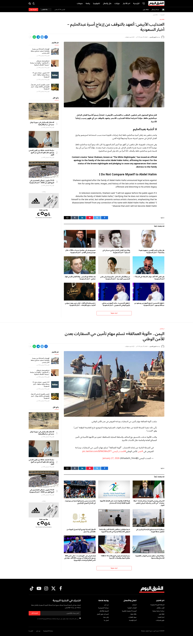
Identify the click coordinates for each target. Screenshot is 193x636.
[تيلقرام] (38, 37)
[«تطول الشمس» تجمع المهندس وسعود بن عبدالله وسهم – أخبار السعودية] (148, 292)
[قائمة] (143, 3)
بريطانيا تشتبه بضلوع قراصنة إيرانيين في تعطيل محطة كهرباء (150, 530)
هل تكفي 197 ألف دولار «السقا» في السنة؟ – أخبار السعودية (149, 278)
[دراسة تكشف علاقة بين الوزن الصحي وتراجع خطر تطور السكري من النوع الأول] (44, 139)
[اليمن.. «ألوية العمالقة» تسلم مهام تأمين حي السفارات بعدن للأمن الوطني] (114, 384)
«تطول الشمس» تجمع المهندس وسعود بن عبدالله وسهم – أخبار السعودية (149, 304)
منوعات (80, 3)
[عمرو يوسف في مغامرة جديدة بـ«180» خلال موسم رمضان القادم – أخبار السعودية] (80, 239)
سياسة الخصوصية (47, 618)
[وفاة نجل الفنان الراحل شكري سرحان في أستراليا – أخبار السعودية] (114, 239)
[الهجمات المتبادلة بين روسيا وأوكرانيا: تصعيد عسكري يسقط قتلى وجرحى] (55, 51)
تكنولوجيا (96, 3)
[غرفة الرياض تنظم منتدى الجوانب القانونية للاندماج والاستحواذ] (148, 544)
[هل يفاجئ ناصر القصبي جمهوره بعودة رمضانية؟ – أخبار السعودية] (148, 239)
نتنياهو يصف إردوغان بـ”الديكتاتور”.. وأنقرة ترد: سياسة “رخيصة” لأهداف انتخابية (39, 63)
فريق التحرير (153, 37)
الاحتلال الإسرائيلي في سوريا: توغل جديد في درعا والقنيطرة (42, 123)
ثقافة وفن (146, 9)
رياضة (88, 3)
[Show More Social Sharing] (30, 37)
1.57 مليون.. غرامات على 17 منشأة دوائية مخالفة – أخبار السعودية (40, 75)
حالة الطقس (44, 9)
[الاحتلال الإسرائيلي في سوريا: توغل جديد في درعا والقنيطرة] (44, 111)
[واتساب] (34, 37)
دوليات (117, 3)
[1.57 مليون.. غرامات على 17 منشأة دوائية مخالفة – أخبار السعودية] (55, 75)
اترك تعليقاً (114, 313)
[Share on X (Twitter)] (42, 37)
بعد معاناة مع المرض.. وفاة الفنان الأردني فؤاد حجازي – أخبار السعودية (80, 278)
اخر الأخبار (126, 3)
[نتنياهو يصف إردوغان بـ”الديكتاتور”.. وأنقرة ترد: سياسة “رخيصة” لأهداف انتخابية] (55, 63)
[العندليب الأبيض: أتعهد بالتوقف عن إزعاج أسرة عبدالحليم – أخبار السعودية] (114, 74)
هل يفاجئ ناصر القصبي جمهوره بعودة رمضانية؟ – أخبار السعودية (151, 251)
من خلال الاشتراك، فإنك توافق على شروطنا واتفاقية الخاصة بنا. (58, 618)
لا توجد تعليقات (129, 37)
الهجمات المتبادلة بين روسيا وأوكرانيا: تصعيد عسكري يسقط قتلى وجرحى (40, 51)
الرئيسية (136, 3)
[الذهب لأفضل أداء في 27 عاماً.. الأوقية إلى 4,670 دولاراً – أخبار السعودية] (55, 87)
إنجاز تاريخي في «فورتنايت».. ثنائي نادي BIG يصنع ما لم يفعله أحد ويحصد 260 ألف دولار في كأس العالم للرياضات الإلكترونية (80, 558)
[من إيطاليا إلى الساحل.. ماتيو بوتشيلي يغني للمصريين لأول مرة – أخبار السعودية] (114, 265)
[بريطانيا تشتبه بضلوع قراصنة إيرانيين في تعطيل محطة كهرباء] (148, 518)
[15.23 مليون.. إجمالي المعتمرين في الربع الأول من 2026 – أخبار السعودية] (44, 169)
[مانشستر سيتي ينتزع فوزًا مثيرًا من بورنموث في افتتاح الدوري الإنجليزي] (80, 489)
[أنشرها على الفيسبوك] (46, 37)
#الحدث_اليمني (119, 451)
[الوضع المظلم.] (33, 3)
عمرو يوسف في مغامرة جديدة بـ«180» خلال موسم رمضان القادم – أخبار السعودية (80, 251)
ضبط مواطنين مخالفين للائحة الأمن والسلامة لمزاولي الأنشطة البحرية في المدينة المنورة (114, 530)
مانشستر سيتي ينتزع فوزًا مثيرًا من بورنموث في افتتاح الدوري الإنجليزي (80, 502)
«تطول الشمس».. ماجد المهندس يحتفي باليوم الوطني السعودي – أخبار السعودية (116, 304)
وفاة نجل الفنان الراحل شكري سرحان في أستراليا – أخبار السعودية (116, 251)
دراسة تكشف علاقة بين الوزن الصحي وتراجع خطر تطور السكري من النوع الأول (41, 152)
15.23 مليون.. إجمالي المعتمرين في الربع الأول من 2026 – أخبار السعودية (41, 181)
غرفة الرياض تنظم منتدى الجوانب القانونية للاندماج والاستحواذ (149, 557)
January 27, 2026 (111, 458)
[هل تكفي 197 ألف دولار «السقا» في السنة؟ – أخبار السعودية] (148, 265)
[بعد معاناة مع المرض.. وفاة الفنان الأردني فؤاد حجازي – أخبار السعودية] (80, 265)
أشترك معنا (33, 9)
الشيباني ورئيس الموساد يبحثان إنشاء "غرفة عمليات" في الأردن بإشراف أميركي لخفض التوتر (148, 503)
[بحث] (30, 3)
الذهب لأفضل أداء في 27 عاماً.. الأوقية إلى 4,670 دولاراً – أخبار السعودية (39, 87)
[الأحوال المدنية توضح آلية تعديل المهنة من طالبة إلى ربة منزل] (80, 518)
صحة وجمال (155, 9)
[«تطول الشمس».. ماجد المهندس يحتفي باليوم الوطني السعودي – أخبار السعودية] (114, 292)
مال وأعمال (107, 3)
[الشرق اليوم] (156, 4)
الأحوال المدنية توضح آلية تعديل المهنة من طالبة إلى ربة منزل (81, 530)
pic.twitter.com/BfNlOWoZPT (97, 451)
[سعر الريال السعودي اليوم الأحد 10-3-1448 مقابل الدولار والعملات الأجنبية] (114, 544)
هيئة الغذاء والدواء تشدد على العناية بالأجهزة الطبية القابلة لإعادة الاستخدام (115, 502)
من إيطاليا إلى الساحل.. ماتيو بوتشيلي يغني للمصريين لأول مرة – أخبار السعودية (115, 278)
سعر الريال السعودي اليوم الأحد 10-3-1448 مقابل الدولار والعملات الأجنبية (115, 557)
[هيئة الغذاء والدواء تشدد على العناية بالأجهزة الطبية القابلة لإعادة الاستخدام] (114, 489)
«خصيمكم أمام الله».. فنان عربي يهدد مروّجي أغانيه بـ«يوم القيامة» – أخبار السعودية (80, 304)
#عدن (140, 451)
